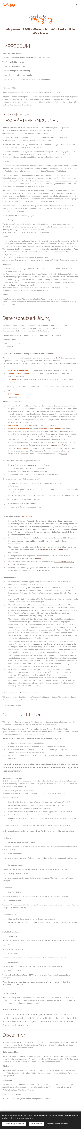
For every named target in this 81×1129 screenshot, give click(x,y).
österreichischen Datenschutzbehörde (54, 550)
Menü (77, 5)
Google (64, 454)
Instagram (53, 445)
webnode (54, 358)
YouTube (65, 445)
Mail (40, 570)
